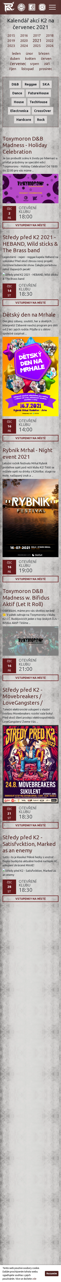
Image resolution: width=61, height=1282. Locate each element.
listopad (27, 69)
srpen (34, 64)
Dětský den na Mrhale (29, 315)
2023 (11, 46)
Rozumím (51, 1273)
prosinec (45, 69)
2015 (11, 35)
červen (46, 59)
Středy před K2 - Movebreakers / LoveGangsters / (23, 696)
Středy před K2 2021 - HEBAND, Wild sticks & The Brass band (30, 243)
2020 (24, 40)
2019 (11, 40)
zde (34, 1278)
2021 (37, 40)
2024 (24, 46)
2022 (50, 40)
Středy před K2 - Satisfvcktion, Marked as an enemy (29, 843)
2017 (37, 35)
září (47, 64)
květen (30, 59)
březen (43, 53)
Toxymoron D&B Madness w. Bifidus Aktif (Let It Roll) (26, 597)
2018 (50, 35)
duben (15, 59)
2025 (37, 46)
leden (16, 53)
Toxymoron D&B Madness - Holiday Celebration (25, 145)
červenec (18, 63)
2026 (50, 46)
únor (29, 53)
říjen (12, 69)
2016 (24, 35)
